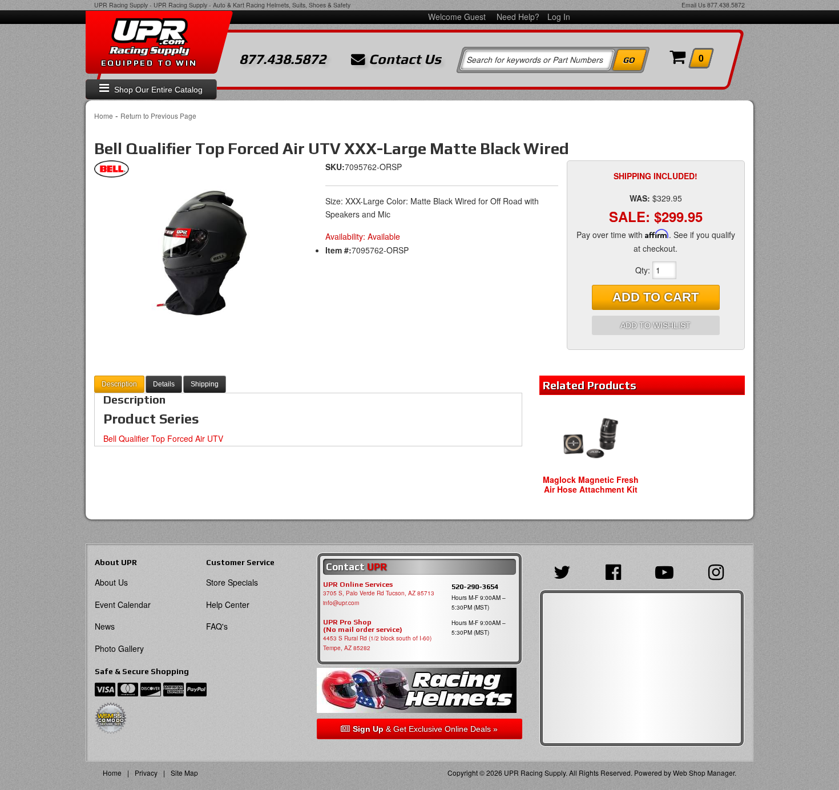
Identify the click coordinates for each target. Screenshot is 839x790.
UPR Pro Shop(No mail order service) (362, 626)
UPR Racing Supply (121, 5)
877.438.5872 (726, 5)
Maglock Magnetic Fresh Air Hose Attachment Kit (591, 484)
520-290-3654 (474, 586)
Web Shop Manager (704, 772)
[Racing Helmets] (419, 690)
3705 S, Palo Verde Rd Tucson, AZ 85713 (378, 593)
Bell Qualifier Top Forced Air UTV (163, 438)
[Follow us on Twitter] (565, 571)
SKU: (335, 166)
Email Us (693, 5)
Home (103, 115)
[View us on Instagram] (718, 571)
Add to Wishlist (655, 325)
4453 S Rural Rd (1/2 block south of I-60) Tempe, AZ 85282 (377, 643)
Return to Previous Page (158, 115)
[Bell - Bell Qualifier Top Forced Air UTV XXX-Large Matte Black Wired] (111, 172)
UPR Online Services (358, 585)
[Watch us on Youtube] (667, 571)
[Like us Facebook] (616, 571)
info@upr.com (341, 603)
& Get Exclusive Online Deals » (425, 728)
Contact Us (403, 59)
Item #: (338, 250)
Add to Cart (655, 297)
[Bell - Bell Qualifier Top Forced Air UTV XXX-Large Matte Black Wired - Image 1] (197, 257)
